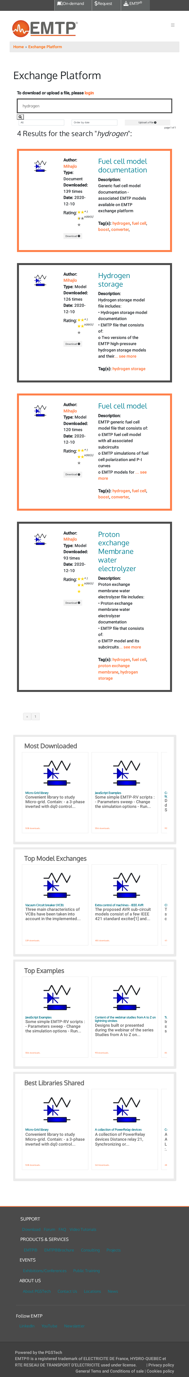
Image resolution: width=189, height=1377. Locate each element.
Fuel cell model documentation (122, 165)
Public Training (86, 1270)
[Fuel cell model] (40, 411)
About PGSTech (37, 1291)
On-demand (73, 3)
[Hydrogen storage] (40, 280)
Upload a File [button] (146, 122)
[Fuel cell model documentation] (40, 166)
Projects (114, 1250)
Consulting (90, 1250)
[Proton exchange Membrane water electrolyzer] (40, 539)
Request (105, 3)
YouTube (49, 1325)
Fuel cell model (122, 405)
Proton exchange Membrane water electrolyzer (117, 551)
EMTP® (30, 1250)
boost (103, 229)
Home (18, 46)
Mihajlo (70, 166)
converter (120, 229)
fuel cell (139, 223)
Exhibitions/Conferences (44, 1270)
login (89, 92)
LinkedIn (27, 1325)
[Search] (20, 116)
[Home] (45, 28)
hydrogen (121, 223)
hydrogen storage (128, 368)
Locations (92, 1291)
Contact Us (67, 1291)
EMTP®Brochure (59, 1250)
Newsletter (74, 1325)
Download (71, 236)
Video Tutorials (83, 1229)
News (113, 1291)
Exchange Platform (45, 46)
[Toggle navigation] (173, 25)
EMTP (135, 3)
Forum (49, 1229)
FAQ (62, 1229)
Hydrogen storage (114, 279)
